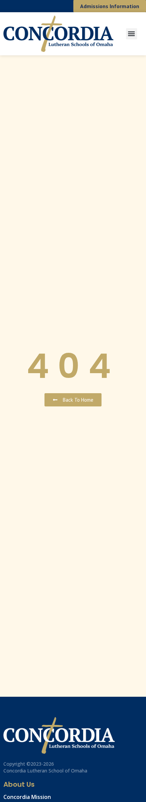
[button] (131, 33)
